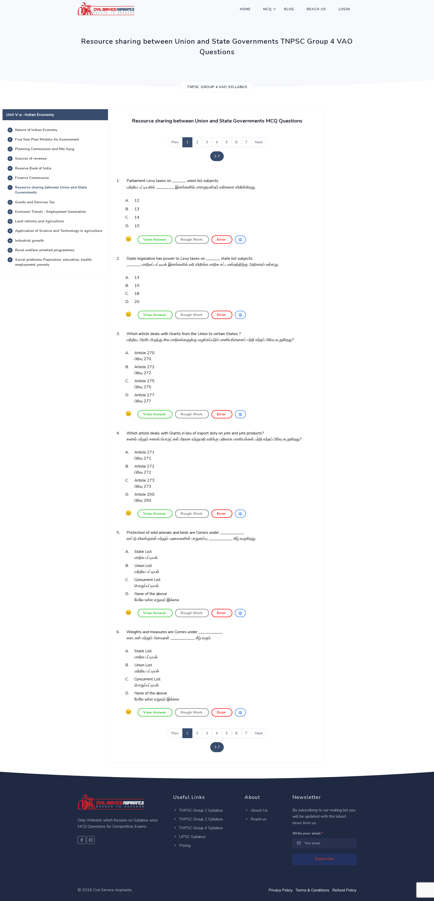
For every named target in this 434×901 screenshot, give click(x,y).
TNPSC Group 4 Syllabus (200, 828)
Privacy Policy (280, 890)
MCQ (267, 9)
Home (245, 9)
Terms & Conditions (312, 890)
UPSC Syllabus (192, 837)
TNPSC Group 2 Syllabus (200, 819)
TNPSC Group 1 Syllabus (200, 810)
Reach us (258, 819)
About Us (259, 810)
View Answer (155, 239)
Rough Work (192, 239)
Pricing (184, 845)
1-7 (217, 156)
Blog (289, 9)
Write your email (307, 833)
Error (222, 239)
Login (344, 9)
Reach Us (316, 9)
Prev (175, 142)
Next (258, 142)
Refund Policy (344, 890)
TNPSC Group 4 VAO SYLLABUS (217, 87)
